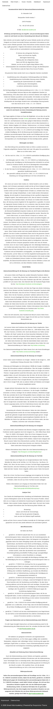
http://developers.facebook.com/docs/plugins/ (29, 284)
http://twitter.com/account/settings (26, 351)
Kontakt (26, 118)
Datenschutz (6, 5)
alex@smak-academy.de (29, 29)
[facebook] (50, 700)
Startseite (5, 2)
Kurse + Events (26, 2)
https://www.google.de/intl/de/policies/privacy (26, 488)
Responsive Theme (40, 705)
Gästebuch (37, 2)
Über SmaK (14, 2)
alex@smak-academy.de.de (27, 628)
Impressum (46, 2)
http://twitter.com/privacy (38, 345)
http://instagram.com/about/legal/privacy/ (29, 452)
